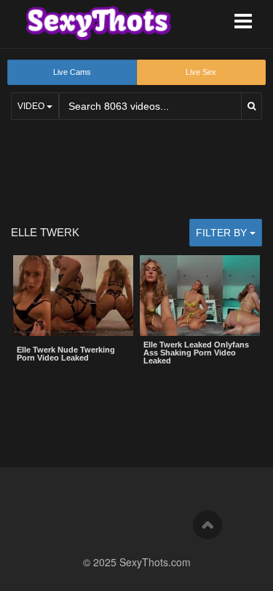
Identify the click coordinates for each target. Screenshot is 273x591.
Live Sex (201, 72)
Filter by (223, 232)
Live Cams (72, 72)
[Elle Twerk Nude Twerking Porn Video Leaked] (73, 297)
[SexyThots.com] (98, 23)
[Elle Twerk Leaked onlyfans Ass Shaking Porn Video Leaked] (200, 295)
